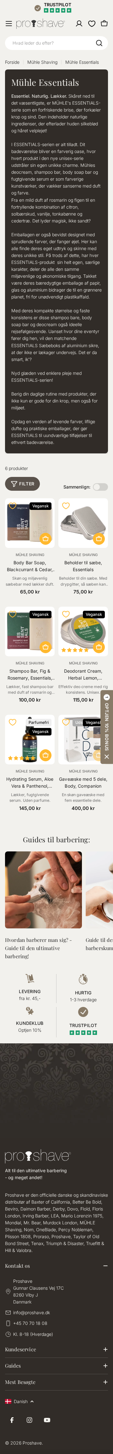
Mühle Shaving (42, 62)
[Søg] (99, 43)
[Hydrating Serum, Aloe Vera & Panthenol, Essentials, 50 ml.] (30, 739)
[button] (106, 727)
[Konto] (79, 23)
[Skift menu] (9, 23)
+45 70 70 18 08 (30, 1323)
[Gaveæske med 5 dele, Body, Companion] (83, 739)
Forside (12, 62)
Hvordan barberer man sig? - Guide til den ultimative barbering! (38, 948)
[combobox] (56, 43)
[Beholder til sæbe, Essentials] (83, 523)
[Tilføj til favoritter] (12, 505)
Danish (21, 1401)
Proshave (32, 1443)
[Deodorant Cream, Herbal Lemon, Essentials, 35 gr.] (83, 631)
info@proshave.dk (31, 1312)
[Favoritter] (91, 23)
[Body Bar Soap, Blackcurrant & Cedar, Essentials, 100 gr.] (30, 523)
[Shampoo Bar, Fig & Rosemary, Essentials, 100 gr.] (30, 631)
